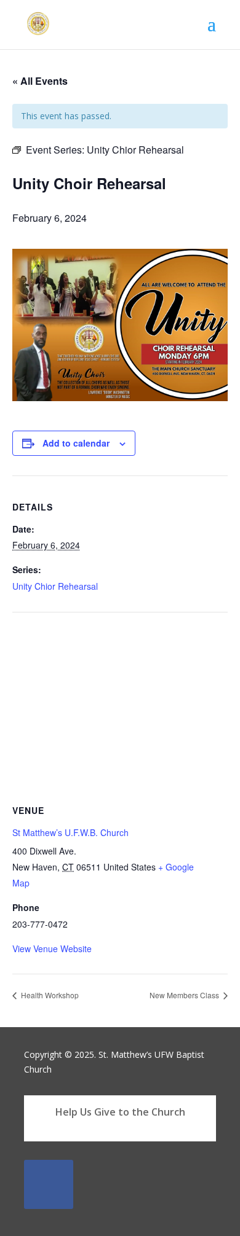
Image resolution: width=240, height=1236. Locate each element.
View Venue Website (52, 948)
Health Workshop (49, 995)
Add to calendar (76, 443)
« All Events (40, 81)
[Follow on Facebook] (48, 1184)
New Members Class (185, 995)
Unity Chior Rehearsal (55, 586)
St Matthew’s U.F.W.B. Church (70, 832)
